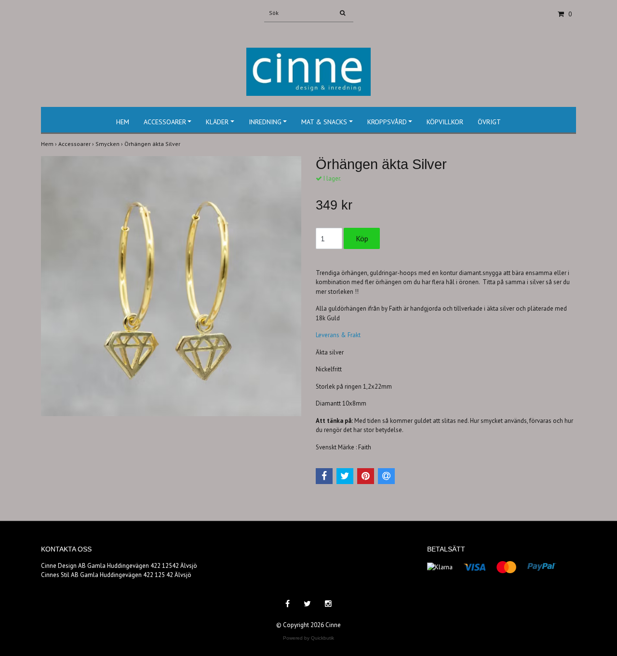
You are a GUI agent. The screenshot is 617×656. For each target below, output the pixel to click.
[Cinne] (308, 61)
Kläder (217, 122)
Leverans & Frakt (338, 335)
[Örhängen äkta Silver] (171, 286)
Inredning (265, 122)
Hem (122, 122)
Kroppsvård (387, 122)
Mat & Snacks (324, 122)
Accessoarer (165, 122)
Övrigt (489, 122)
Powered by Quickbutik (308, 638)
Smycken (109, 143)
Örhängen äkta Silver (153, 143)
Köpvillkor (445, 122)
